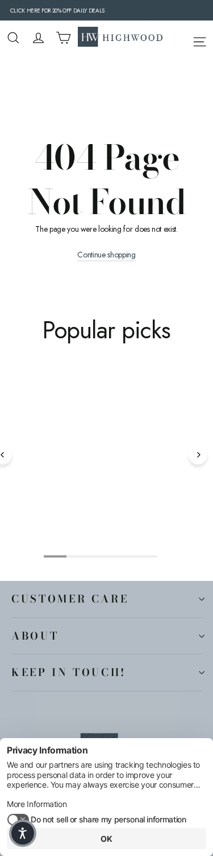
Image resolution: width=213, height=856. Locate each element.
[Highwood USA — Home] (120, 38)
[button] (22, 833)
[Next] (198, 454)
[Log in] (38, 37)
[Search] (13, 37)
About (35, 636)
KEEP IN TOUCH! (68, 672)
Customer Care (69, 599)
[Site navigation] (199, 39)
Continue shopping (106, 254)
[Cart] (63, 37)
